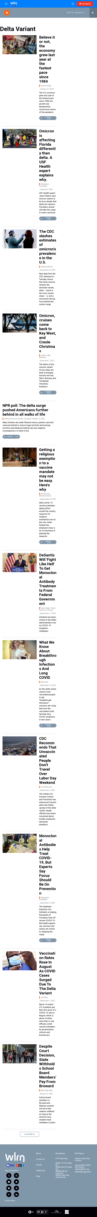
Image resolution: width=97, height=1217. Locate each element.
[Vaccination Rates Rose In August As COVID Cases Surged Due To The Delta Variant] (20, 960)
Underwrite (40, 1171)
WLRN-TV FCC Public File (64, 1164)
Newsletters (60, 1153)
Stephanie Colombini (44, 185)
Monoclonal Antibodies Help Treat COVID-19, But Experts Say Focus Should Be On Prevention (47, 864)
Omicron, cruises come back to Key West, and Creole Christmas (47, 333)
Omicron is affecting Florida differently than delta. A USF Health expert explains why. (47, 155)
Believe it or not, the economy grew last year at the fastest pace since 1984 (47, 59)
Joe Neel (44, 997)
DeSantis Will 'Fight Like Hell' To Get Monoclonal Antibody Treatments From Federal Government (47, 579)
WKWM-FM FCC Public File (62, 1172)
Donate (39, 1165)
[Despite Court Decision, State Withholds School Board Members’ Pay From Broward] (20, 1053)
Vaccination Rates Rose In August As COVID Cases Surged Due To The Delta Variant (47, 973)
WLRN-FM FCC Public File (64, 1168)
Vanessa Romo (47, 267)
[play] (7, 12)
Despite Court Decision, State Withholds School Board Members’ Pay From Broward (47, 1066)
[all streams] (93, 13)
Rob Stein (44, 682)
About (38, 1153)
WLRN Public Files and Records (62, 1176)
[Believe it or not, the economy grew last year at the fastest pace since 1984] (20, 44)
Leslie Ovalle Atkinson (45, 356)
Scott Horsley (46, 86)
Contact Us (40, 1159)
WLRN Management (83, 1172)
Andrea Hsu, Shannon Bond (45, 495)
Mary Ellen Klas (47, 1090)
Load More (29, 1134)
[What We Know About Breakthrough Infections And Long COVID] (20, 649)
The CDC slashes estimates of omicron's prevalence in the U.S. (47, 247)
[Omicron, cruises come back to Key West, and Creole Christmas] (20, 323)
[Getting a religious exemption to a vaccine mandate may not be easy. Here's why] (20, 457)
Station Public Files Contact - (82, 1160)
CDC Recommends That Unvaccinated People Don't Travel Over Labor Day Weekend (47, 760)
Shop (38, 1176)
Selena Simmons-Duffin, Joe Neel (17, 419)
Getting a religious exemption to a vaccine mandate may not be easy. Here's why (47, 469)
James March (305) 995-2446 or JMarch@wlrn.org (83, 1167)
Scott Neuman (46, 787)
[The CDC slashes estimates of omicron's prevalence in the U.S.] (20, 238)
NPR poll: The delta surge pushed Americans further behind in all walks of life (25, 410)
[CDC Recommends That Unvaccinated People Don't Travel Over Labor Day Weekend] (20, 745)
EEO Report (79, 1153)
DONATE (86, 4)
